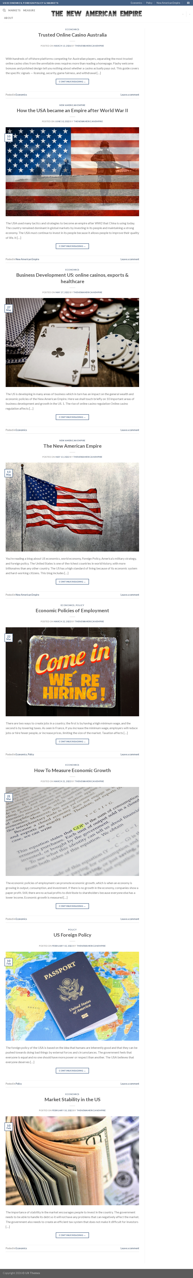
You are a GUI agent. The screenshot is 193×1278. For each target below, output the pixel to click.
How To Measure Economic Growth (72, 770)
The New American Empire (72, 446)
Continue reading (72, 81)
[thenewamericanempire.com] (96, 14)
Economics (136, 2)
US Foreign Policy (72, 935)
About (8, 17)
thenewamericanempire (89, 45)
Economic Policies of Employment (72, 610)
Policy (149, 2)
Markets (14, 10)
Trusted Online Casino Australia (72, 35)
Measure (29, 10)
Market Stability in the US (72, 1099)
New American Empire (168, 2)
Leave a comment (130, 94)
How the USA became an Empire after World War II (72, 110)
